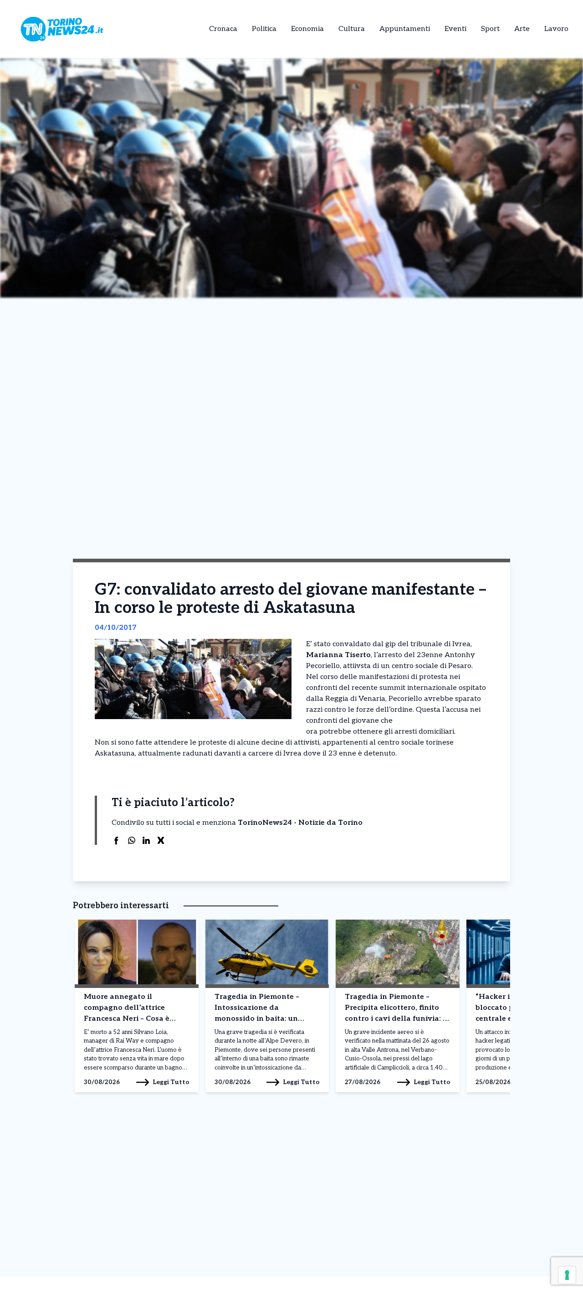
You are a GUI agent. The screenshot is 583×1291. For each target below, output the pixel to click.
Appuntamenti (404, 29)
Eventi (455, 29)
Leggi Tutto (171, 1082)
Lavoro (556, 29)
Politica (264, 29)
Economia (307, 29)
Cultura (351, 29)
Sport (490, 29)
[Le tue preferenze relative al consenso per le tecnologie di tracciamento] (567, 1275)
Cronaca (223, 29)
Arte (522, 29)
